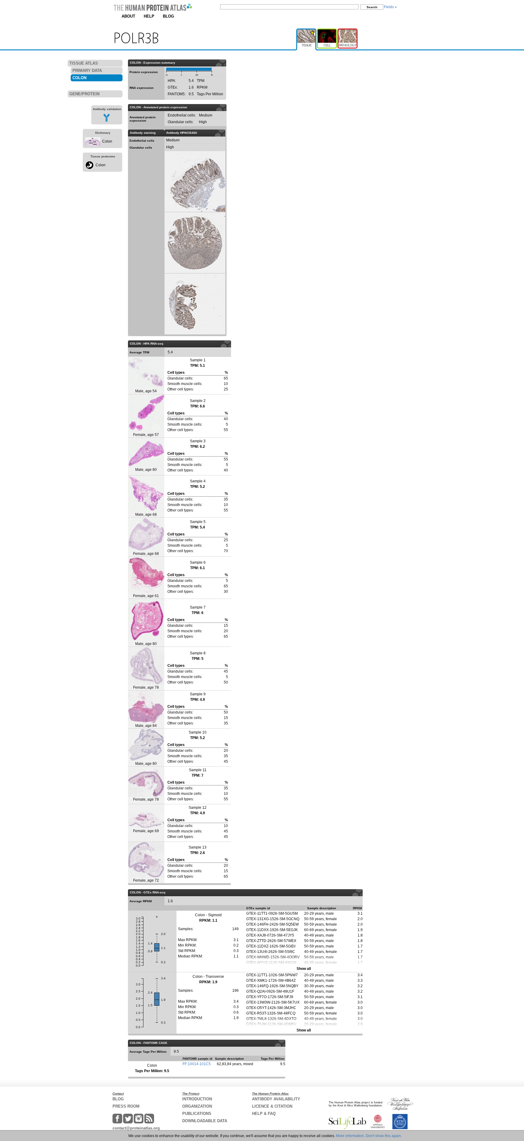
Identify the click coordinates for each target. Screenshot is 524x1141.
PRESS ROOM (126, 1106)
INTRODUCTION (197, 1099)
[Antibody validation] (106, 121)
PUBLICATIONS (196, 1113)
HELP (149, 16)
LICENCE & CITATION (272, 1106)
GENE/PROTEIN (84, 94)
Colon (107, 141)
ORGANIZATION (197, 1106)
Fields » (390, 7)
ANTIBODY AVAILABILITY (276, 1099)
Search (372, 7)
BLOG (168, 16)
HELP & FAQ (264, 1113)
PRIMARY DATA (87, 70)
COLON (79, 78)
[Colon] (92, 144)
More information (350, 1136)
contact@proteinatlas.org (136, 1128)
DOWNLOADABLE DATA (204, 1121)
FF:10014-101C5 (197, 1064)
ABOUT (128, 16)
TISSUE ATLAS (83, 63)
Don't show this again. (384, 1136)
